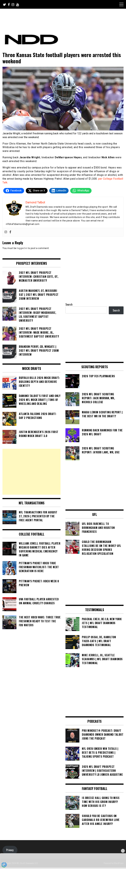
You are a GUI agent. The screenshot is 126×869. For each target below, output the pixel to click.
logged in (22, 248)
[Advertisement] (31, 472)
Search (69, 304)
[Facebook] (10, 232)
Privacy (9, 850)
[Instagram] (5, 232)
